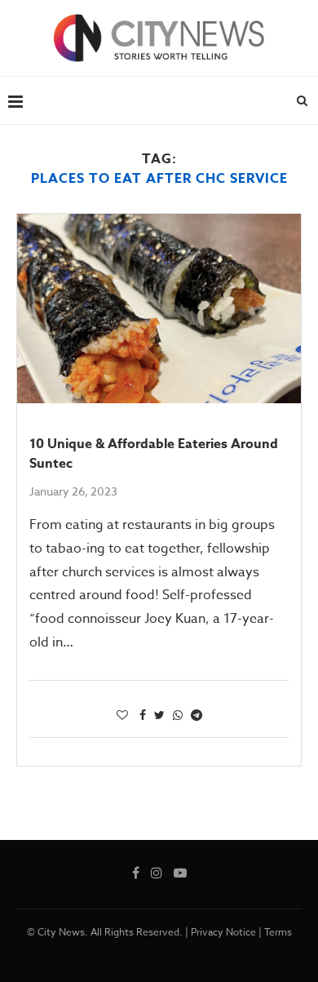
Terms (278, 932)
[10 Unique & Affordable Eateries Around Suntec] (159, 308)
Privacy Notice (223, 932)
